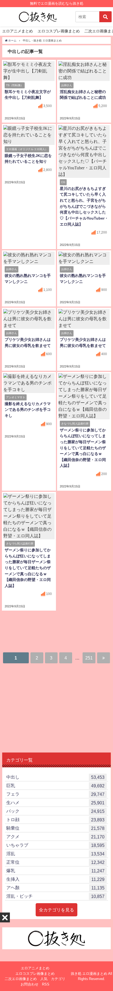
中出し (55, 777)
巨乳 (55, 785)
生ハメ (55, 802)
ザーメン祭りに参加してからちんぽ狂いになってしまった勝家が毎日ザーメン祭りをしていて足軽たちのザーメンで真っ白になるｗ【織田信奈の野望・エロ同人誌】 (83, 448)
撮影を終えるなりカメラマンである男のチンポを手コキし (28, 409)
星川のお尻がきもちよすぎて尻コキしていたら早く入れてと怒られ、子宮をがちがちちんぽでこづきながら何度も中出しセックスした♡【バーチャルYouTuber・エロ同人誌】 (84, 206)
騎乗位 (55, 828)
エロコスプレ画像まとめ (59, 31)
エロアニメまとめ (17, 31)
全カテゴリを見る (56, 910)
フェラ (55, 794)
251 (89, 658)
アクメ (55, 836)
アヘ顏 (55, 887)
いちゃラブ (55, 845)
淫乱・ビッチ (55, 896)
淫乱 (55, 853)
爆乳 (55, 870)
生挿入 (55, 879)
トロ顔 (55, 819)
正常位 (55, 862)
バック (55, 811)
